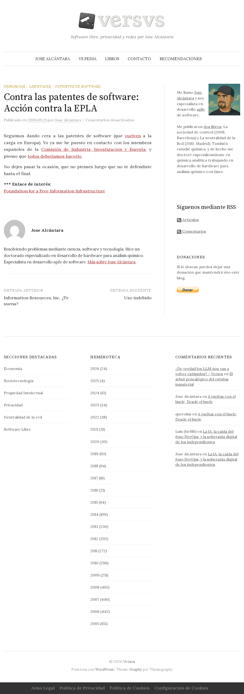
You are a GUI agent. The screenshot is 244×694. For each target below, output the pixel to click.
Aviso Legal (43, 688)
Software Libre (17, 429)
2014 (94, 514)
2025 (94, 380)
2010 (94, 563)
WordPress (104, 669)
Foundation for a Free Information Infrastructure (54, 191)
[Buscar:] (236, 58)
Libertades (40, 86)
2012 (94, 538)
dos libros (212, 126)
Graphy (135, 669)
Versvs (129, 661)
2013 (94, 526)
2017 (94, 478)
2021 (94, 429)
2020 (94, 441)
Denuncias (14, 86)
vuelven (133, 135)
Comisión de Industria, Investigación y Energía (93, 149)
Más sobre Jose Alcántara (111, 262)
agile (201, 109)
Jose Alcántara (52, 58)
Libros (112, 58)
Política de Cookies (130, 688)
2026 (94, 368)
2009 (95, 575)
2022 (94, 417)
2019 (94, 453)
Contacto (139, 58)
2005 (94, 623)
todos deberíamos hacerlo (54, 156)
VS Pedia (88, 58)
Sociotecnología (18, 380)
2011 (93, 550)
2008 (94, 587)
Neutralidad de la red (23, 417)
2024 (94, 392)
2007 (94, 599)
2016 (94, 490)
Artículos (190, 219)
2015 (94, 502)
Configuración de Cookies (181, 688)
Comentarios (193, 231)
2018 (94, 465)
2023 (94, 405)
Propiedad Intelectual (23, 392)
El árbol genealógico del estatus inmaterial (204, 379)
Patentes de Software (78, 86)
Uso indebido (138, 297)
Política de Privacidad (82, 688)
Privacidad (13, 405)
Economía (13, 368)
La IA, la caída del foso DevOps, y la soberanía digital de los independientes (206, 436)
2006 (94, 611)
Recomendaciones (181, 58)
